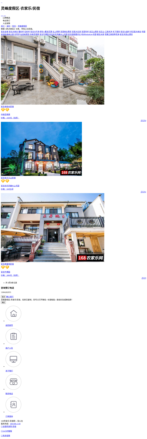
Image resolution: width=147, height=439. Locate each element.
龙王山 (101, 32)
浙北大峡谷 (13, 32)
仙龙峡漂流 (24, 34)
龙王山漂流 (93, 32)
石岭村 (27, 32)
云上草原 (56, 32)
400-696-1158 (15, 424)
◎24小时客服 (6, 431)
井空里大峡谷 (135, 32)
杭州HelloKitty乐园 (88, 34)
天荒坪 (17, 34)
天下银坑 (116, 32)
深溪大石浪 (76, 32)
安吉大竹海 (35, 32)
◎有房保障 (5, 436)
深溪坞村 (85, 32)
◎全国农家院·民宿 (8, 427)
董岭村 (21, 32)
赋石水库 (100, 34)
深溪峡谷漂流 (65, 32)
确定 (3, 302)
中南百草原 (34, 34)
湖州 (8, 26)
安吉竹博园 (44, 34)
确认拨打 (10, 297)
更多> (42, 32)
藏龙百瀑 (48, 32)
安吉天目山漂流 (126, 34)
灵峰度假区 (22, 26)
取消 (3, 297)
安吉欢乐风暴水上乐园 (58, 34)
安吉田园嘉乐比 (74, 34)
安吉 (14, 26)
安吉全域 (4, 32)
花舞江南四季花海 (112, 34)
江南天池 (108, 32)
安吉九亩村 (125, 32)
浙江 (3, 26)
